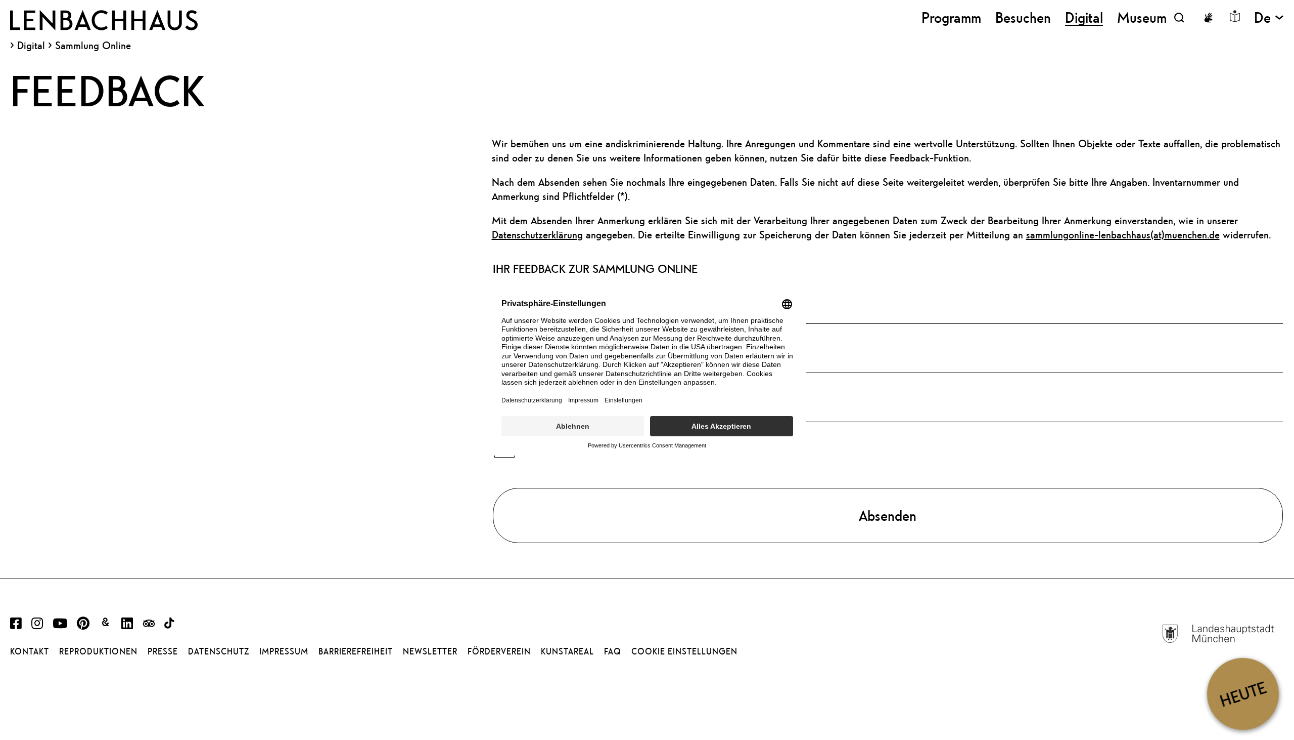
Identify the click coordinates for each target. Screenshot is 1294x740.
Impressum (283, 651)
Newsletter (430, 651)
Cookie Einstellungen (684, 651)
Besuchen (1023, 17)
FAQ (612, 651)
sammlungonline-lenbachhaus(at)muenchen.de (1123, 234)
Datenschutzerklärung (537, 234)
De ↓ (1269, 17)
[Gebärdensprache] (1208, 17)
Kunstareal (567, 651)
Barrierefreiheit (355, 651)
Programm (951, 17)
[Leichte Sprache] (1235, 16)
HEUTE (1242, 693)
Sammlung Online (93, 45)
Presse (163, 651)
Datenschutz (218, 651)
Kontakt (29, 651)
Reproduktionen (98, 651)
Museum (1142, 17)
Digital (31, 45)
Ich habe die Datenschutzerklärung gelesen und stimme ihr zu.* (653, 447)
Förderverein (499, 651)
